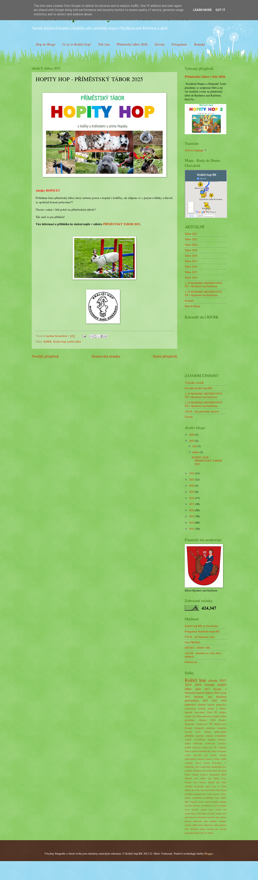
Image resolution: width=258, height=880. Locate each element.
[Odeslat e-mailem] (91, 336)
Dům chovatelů (219, 770)
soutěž (188, 716)
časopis (211, 739)
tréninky (213, 821)
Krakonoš (196, 747)
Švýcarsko (217, 762)
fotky (197, 790)
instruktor (189, 794)
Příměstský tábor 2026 (132, 44)
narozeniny (190, 708)
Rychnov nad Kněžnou (210, 696)
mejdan (215, 801)
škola (210, 832)
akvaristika (199, 786)
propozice (221, 704)
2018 (192, 498)
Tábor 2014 (191, 277)
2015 (192, 516)
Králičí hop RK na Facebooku (201, 626)
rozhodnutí (201, 817)
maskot (208, 801)
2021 (192, 479)
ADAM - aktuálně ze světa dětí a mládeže (203, 654)
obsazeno (222, 751)
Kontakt (199, 44)
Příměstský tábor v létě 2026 (205, 76)
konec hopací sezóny (217, 794)
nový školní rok (217, 809)
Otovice (202, 782)
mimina (223, 801)
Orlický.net (191, 662)
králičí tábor (74, 341)
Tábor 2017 (191, 261)
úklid (196, 832)
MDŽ (223, 774)
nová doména (220, 805)
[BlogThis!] (95, 336)
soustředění (220, 735)
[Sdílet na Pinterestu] (105, 336)
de (219, 786)
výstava (201, 704)
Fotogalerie (179, 44)
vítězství (202, 720)
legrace (211, 704)
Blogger (208, 853)
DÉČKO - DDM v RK (197, 647)
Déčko (188, 743)
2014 (192, 522)
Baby (208, 766)
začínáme (194, 829)
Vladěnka (222, 747)
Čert (201, 832)
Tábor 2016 (191, 266)
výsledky (189, 762)
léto (208, 751)
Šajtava (209, 692)
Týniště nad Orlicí (217, 782)
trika (206, 821)
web (186, 829)
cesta (214, 786)
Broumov (222, 739)
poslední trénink (214, 813)
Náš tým (104, 44)
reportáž (200, 735)
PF (215, 712)
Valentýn (189, 786)
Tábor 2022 (191, 234)
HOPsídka (198, 743)
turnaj (199, 825)
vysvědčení (199, 739)
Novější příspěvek (45, 356)
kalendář (202, 751)
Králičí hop (59, 341)
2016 (192, 510)
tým (194, 716)
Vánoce (188, 751)
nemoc (214, 751)
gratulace (210, 728)
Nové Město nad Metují (206, 778)
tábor (198, 689)
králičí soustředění (193, 797)
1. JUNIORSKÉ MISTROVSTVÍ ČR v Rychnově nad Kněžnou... (203, 293)
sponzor (208, 759)
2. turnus (221, 708)
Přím (199, 716)
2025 (192, 441)
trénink (209, 684)
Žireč (209, 712)
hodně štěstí (215, 790)
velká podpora (219, 825)
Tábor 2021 (191, 239)
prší (224, 813)
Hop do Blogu (45, 44)
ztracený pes (213, 829)
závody (213, 680)
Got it (220, 10)
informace (207, 716)
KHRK (48, 341)
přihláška (189, 735)
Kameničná (215, 774)
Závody (159, 44)
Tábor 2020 (191, 244)
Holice (188, 774)
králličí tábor (219, 716)
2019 (192, 492)
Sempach (199, 728)
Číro (206, 832)
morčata (188, 805)
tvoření (216, 759)
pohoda (223, 755)
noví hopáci (203, 731)
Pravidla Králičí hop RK (198, 388)
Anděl (202, 766)
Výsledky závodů (194, 382)
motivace (197, 805)
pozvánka (200, 712)
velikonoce (208, 825)
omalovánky (190, 813)
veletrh (223, 759)
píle (186, 817)
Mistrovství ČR (209, 747)
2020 (192, 485)
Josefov (222, 720)
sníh (217, 817)
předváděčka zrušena (194, 759)
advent (195, 751)
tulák (194, 825)
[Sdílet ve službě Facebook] (102, 336)
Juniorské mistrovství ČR (199, 724)
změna (202, 829)
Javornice (222, 743)
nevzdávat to (207, 805)
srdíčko (223, 817)
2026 (192, 434)
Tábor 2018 (191, 255)
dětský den (190, 790)
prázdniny (190, 720)
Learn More (202, 10)
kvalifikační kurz (211, 797)
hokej (223, 790)
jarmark (197, 794)
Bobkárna (197, 770)
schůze (222, 712)
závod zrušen (203, 762)
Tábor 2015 (191, 272)
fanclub (188, 712)
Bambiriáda (217, 766)
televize (188, 821)
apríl (208, 786)
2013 (192, 528)
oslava (187, 755)
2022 (192, 473)
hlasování (205, 790)
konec (204, 794)
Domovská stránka (106, 356)
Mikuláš (188, 778)
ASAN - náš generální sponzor (202, 411)
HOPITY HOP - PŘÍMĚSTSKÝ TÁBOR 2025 (207, 460)
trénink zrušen (206, 708)
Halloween (210, 743)
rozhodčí (210, 817)
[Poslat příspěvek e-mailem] (84, 336)
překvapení (220, 731)
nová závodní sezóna (196, 809)
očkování (197, 755)
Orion (223, 778)
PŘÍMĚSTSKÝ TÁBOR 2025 (121, 224)
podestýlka (201, 813)
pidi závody (210, 755)
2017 (192, 504)
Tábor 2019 (191, 250)
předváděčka (192, 700)
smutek (209, 735)
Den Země (207, 770)
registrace (190, 704)
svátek (188, 739)
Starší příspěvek (165, 356)
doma (223, 786)
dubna (196, 452)
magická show (197, 801)
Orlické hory (191, 782)
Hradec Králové (200, 774)
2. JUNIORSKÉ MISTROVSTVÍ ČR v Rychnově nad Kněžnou (203, 284)
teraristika (197, 821)
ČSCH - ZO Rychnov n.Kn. (200, 637)
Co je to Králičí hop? (76, 44)
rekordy (192, 817)
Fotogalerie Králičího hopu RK (202, 631)
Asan (223, 692)
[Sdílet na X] (98, 336)
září (195, 446)
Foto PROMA (192, 642)
